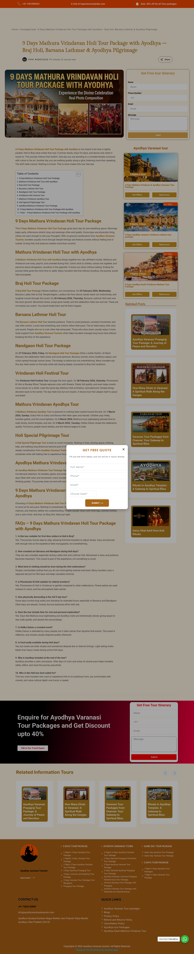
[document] (97, 477)
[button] (123, 449)
